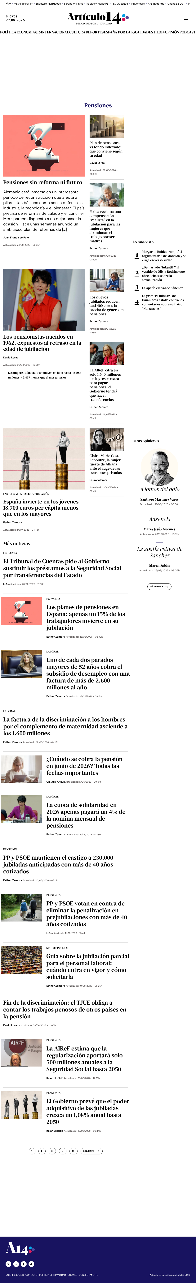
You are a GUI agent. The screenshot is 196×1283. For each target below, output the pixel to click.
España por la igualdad (126, 32)
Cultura (77, 32)
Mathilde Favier (23, 4)
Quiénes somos (15, 1275)
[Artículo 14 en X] (8, 1264)
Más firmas (156, 586)
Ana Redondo (156, 4)
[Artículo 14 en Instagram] (16, 1264)
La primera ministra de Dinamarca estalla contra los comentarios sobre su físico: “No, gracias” (163, 302)
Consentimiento (88, 1275)
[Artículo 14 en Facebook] (24, 1264)
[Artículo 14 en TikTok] (31, 1264)
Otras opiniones (146, 440)
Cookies (72, 1275)
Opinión (172, 32)
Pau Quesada (120, 4)
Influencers (138, 4)
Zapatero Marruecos (48, 4)
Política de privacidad (52, 1275)
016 (38, 32)
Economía (26, 32)
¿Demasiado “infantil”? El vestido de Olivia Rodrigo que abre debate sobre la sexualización (163, 273)
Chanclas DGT (176, 4)
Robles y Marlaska (98, 4)
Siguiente (89, 1151)
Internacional (55, 32)
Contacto (31, 1275)
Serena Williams (73, 4)
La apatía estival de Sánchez (162, 288)
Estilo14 (156, 32)
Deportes (95, 32)
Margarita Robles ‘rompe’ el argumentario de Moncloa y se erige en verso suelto (164, 256)
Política (8, 32)
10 (73, 1151)
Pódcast (188, 32)
